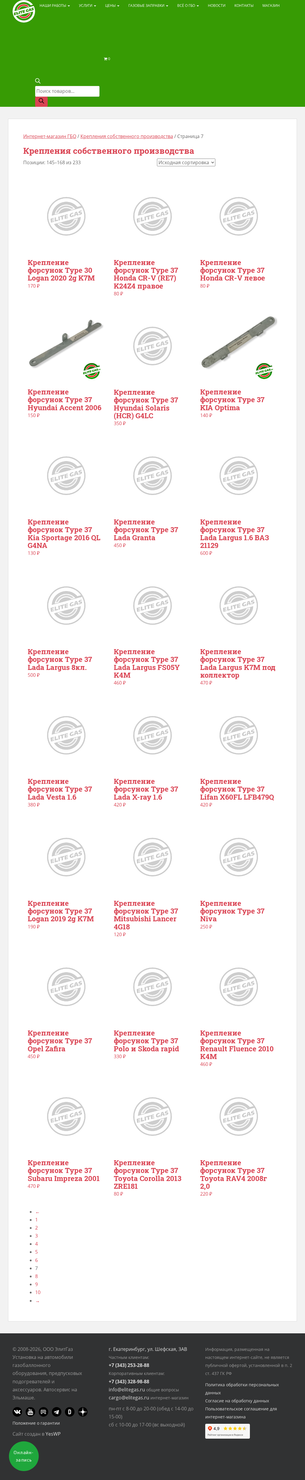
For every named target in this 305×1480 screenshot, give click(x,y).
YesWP (53, 1434)
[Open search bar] (38, 82)
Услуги (86, 5)
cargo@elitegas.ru (129, 1397)
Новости (216, 5)
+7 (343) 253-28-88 (129, 1365)
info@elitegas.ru (127, 1389)
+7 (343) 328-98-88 (129, 1381)
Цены (110, 5)
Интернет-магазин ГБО (49, 136)
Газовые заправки (146, 5)
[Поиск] (41, 102)
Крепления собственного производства (126, 136)
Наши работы (53, 5)
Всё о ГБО (186, 5)
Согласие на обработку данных (237, 1401)
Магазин (271, 5)
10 (38, 1292)
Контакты (243, 5)
